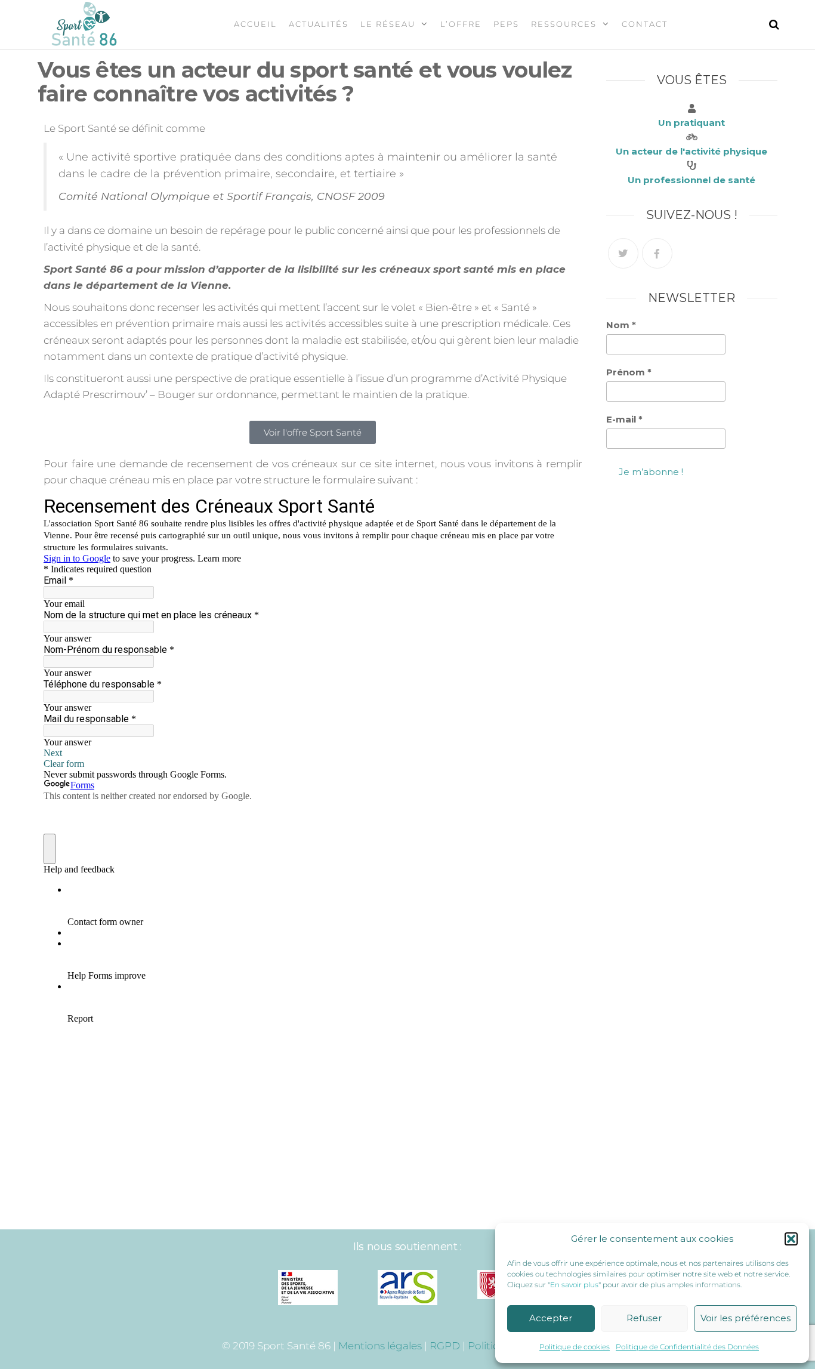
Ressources (564, 24)
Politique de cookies (574, 1346)
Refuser (644, 1318)
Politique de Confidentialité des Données (687, 1346)
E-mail (624, 419)
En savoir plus (574, 1284)
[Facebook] (657, 253)
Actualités (318, 24)
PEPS (506, 24)
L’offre (460, 24)
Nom (621, 325)
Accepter (550, 1318)
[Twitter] (623, 253)
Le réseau (387, 24)
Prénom (629, 372)
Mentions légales (380, 1346)
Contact (645, 24)
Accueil (255, 24)
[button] (791, 1239)
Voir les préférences (745, 1318)
